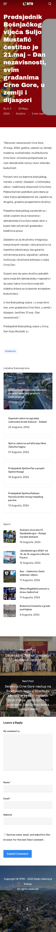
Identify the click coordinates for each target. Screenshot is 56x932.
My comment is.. (12, 731)
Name (7, 782)
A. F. (9, 108)
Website (7, 815)
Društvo (20, 113)
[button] (5, 3)
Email (7, 798)
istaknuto (10, 351)
